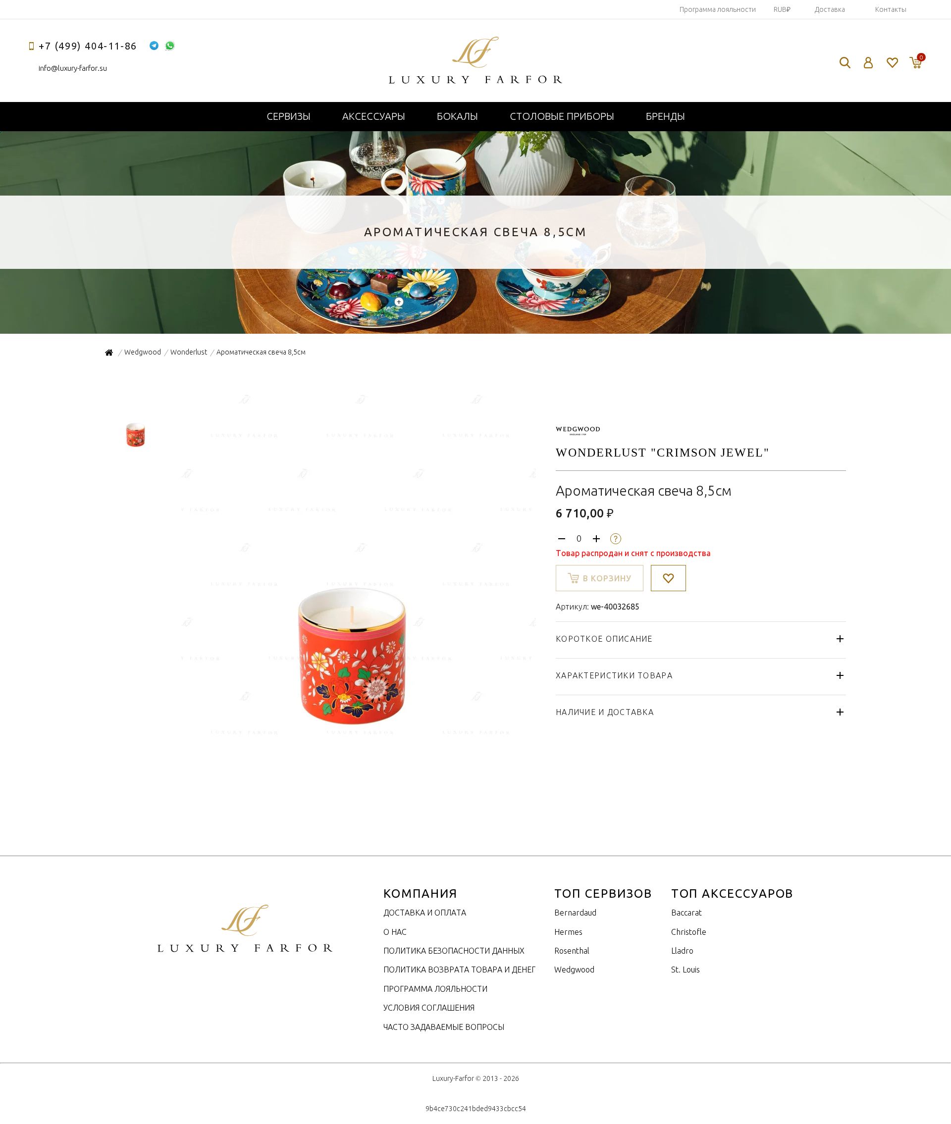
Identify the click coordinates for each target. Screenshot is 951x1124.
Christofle (688, 931)
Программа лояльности (718, 9)
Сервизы (288, 116)
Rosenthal (571, 950)
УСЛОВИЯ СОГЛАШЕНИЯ (429, 1007)
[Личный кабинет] (868, 62)
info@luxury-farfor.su (73, 68)
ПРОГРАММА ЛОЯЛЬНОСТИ (435, 988)
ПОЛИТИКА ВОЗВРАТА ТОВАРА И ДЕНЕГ (459, 969)
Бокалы (457, 116)
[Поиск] (845, 62)
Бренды (665, 116)
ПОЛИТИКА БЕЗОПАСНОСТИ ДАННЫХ (454, 950)
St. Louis (685, 969)
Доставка (830, 9)
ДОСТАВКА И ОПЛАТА (424, 912)
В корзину (607, 578)
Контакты (890, 9)
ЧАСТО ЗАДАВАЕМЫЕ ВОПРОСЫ (443, 1026)
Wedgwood (574, 969)
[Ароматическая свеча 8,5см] (357, 739)
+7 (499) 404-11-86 (88, 45)
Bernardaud (575, 912)
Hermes (568, 931)
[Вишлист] (892, 62)
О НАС (395, 931)
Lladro (682, 950)
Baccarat (686, 912)
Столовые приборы (562, 116)
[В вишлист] (668, 578)
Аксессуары (373, 116)
